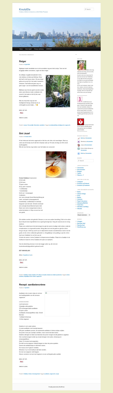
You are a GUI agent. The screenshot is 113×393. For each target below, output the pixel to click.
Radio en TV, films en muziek (39, 275)
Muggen (79, 171)
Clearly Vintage (81, 193)
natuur (25, 125)
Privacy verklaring (38, 49)
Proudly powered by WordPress (56, 387)
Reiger (22, 61)
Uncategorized (36, 374)
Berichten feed (81, 223)
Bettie (82, 153)
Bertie (82, 138)
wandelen (42, 125)
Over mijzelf (28, 49)
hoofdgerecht (61, 125)
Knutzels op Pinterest (83, 183)
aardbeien (46, 374)
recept (57, 374)
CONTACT (49, 49)
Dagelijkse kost (27, 255)
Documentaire (88, 145)
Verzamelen (89, 138)
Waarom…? (80, 175)
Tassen (79, 173)
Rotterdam (36, 125)
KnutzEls (24, 9)
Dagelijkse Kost (28, 276)
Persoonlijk (30, 125)
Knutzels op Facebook (83, 185)
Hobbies (26, 275)
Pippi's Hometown (82, 201)
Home (21, 49)
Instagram (80, 181)
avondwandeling (53, 125)
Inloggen (79, 221)
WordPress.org (81, 227)
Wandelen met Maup (82, 206)
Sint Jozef (24, 133)
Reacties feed (81, 225)
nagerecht (67, 125)
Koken (30, 275)
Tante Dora (80, 205)
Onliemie (79, 199)
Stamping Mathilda (82, 203)
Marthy (79, 197)
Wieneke (79, 208)
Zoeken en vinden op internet (54, 275)
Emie (78, 195)
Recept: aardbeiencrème (32, 284)
